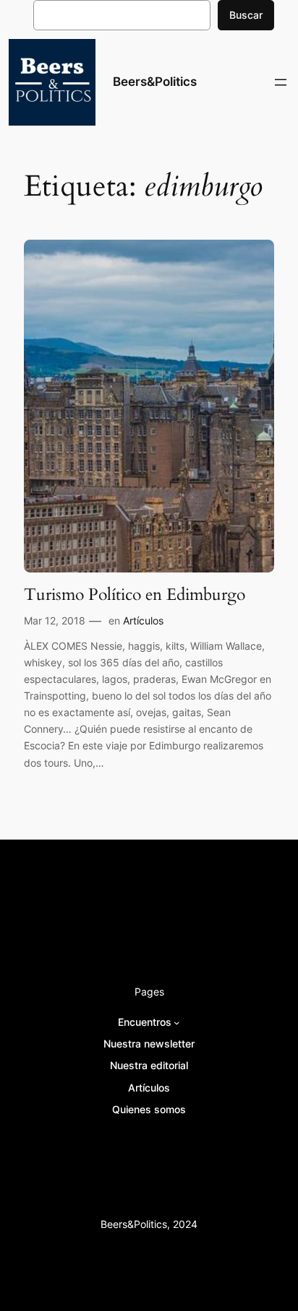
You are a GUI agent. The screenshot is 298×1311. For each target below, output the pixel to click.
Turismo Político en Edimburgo (134, 595)
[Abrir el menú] (280, 82)
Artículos (143, 620)
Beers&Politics (155, 81)
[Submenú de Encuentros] (177, 1022)
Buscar (246, 15)
